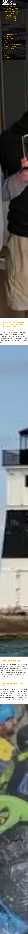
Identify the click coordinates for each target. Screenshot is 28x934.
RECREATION (11, 11)
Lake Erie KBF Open (12, 660)
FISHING (6, 32)
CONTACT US (8, 51)
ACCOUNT (7, 53)
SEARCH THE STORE (10, 46)
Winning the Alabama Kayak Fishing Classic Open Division (14, 324)
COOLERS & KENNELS (11, 38)
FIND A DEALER (9, 49)
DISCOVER (11, 18)
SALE (14, 20)
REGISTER (7, 57)
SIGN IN (6, 55)
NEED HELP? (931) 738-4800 (6, 5)
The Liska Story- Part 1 (13, 684)
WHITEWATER (8, 34)
